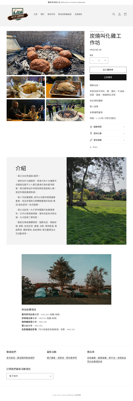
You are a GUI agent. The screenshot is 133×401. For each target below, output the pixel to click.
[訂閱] (50, 376)
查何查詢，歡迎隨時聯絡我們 (20, 357)
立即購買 (108, 77)
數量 (91, 55)
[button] (114, 14)
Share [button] (95, 147)
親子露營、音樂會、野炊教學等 (62, 357)
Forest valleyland (62, 395)
